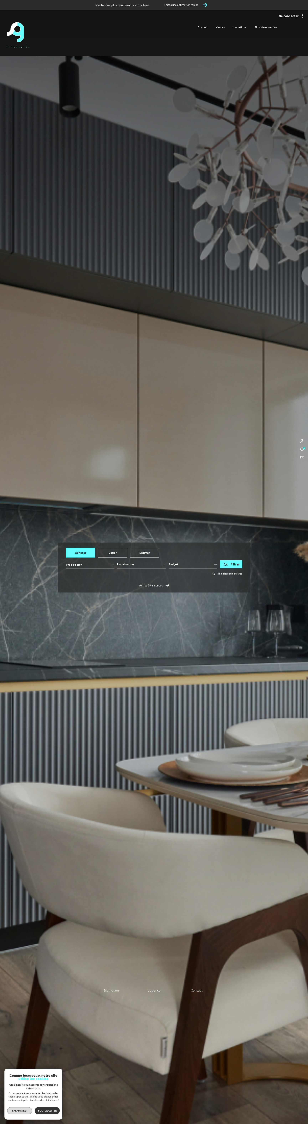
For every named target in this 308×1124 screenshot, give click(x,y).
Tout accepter (47, 1110)
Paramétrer (19, 1110)
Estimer (144, 552)
